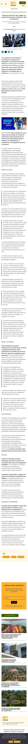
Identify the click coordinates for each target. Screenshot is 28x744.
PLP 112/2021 (7, 133)
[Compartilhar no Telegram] (12, 52)
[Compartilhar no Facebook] (2, 52)
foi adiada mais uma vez (14, 89)
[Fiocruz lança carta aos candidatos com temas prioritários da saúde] (14, 657)
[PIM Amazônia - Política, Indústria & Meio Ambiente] (13, 4)
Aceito (10, 741)
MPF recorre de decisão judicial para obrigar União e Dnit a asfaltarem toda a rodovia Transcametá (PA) (11, 636)
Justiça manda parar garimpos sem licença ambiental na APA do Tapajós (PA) (10, 709)
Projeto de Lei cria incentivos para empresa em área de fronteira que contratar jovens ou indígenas (10, 684)
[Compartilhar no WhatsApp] (9, 52)
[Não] (26, 738)
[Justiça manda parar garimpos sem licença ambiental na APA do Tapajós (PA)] (14, 706)
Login (23, 5)
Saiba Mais (17, 741)
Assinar (14, 602)
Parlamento (21, 556)
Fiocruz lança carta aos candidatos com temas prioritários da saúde (8, 661)
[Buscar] (5, 4)
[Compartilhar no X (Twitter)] (6, 52)
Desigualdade (6, 556)
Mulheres (14, 556)
